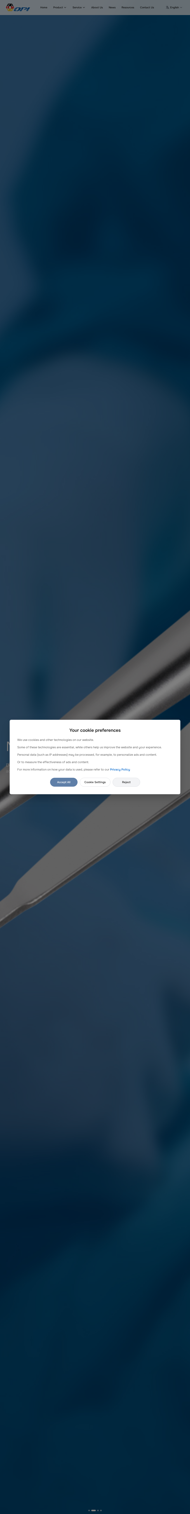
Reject (126, 782)
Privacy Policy (120, 769)
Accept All (64, 782)
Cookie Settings (95, 782)
